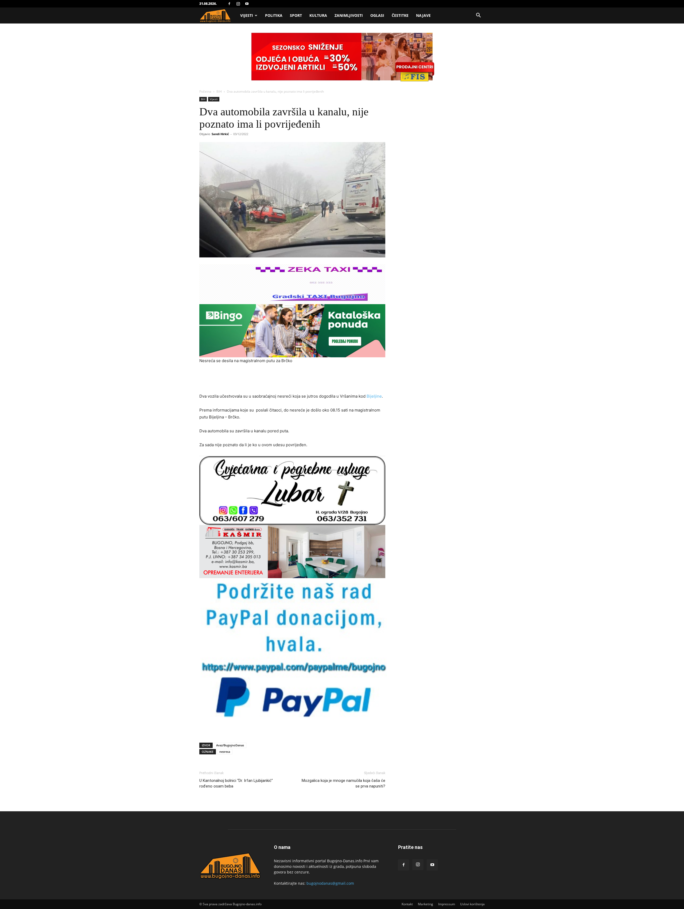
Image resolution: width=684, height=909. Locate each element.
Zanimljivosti (349, 15)
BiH (219, 91)
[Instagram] (238, 3)
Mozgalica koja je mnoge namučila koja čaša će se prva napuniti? (343, 783)
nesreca (224, 752)
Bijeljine (374, 396)
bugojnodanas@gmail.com (330, 883)
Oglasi (377, 15)
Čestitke (400, 15)
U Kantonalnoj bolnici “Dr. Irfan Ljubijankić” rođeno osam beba (236, 783)
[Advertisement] (292, 379)
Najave (423, 15)
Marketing (425, 904)
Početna (205, 91)
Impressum (446, 904)
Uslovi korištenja (472, 904)
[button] (478, 15)
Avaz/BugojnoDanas (230, 745)
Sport (296, 15)
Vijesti (246, 15)
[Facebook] (229, 3)
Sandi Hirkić (220, 134)
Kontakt (407, 904)
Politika (273, 15)
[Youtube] (247, 3)
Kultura (318, 15)
